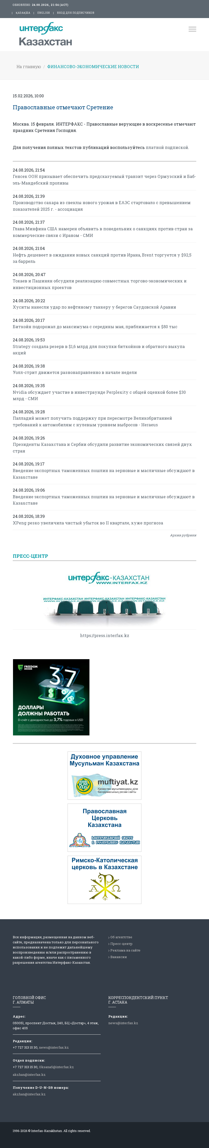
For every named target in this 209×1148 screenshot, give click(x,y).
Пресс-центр (121, 943)
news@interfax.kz (54, 1047)
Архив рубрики (183, 535)
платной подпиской (167, 147)
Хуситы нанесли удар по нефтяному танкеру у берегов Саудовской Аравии (94, 307)
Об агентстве (121, 937)
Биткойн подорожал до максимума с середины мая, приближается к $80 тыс (95, 326)
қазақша (23, 12)
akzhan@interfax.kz (29, 1074)
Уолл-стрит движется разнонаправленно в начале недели (75, 372)
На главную (29, 66)
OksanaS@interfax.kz (56, 1067)
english (43, 12)
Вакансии (118, 957)
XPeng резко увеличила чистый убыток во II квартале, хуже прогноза (88, 522)
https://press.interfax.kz (104, 635)
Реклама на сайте (125, 950)
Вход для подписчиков (75, 12)
